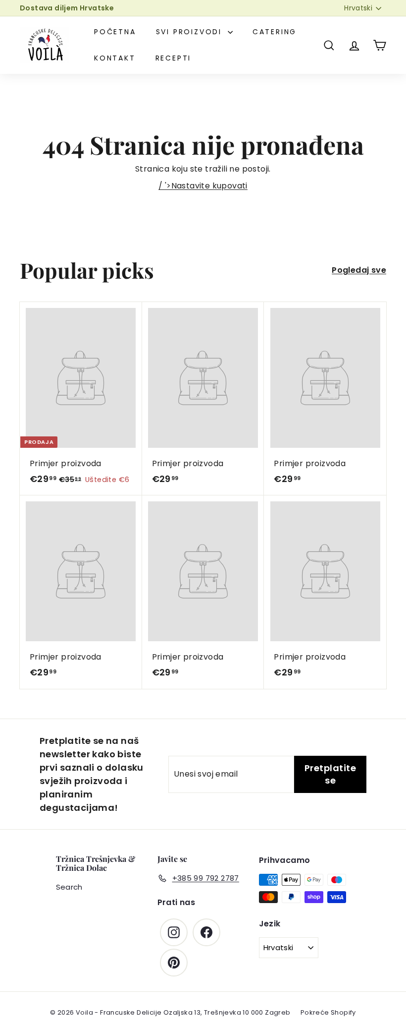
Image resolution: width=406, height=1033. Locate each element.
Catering (275, 32)
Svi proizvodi (190, 32)
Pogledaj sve (359, 270)
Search (69, 887)
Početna (115, 32)
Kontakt (115, 58)
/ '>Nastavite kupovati (203, 185)
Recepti (173, 58)
